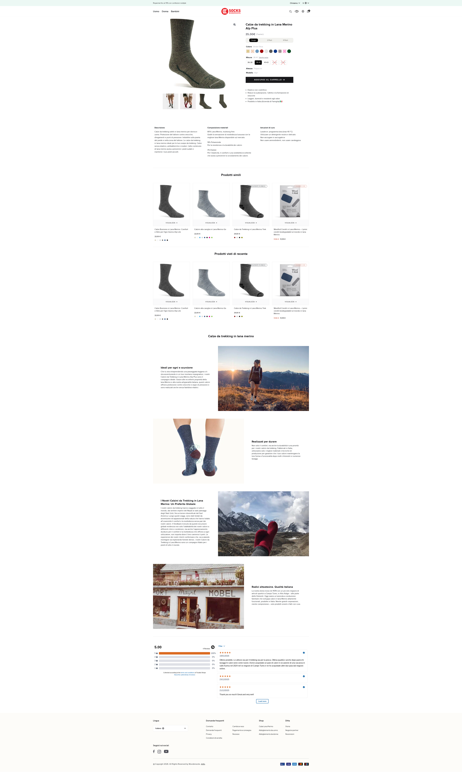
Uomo (156, 11)
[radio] (248, 51)
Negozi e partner (291, 730)
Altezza (249, 68)
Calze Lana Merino (266, 726)
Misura (249, 57)
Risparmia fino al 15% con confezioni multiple (169, 3)
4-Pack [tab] (285, 40)
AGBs (203, 764)
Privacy (209, 734)
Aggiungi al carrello (268, 80)
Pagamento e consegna (241, 730)
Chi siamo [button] (294, 3)
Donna (165, 11)
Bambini (175, 11)
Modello (249, 72)
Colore (249, 46)
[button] (306, 3)
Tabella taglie (263, 57)
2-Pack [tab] (269, 40)
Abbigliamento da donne (268, 734)
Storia (287, 726)
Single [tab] (253, 40)
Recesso (235, 734)
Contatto (209, 726)
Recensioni (289, 734)
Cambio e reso (238, 726)
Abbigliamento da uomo (268, 730)
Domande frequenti (214, 730)
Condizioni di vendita (214, 738)
